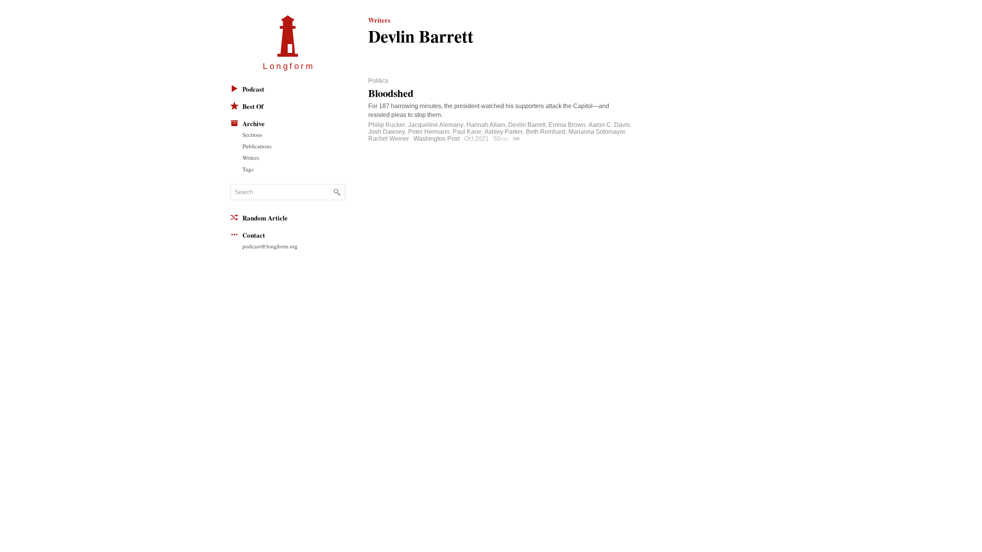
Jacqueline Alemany (435, 125)
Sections (252, 134)
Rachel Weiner (388, 138)
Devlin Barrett (526, 125)
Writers (250, 157)
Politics (378, 81)
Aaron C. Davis (609, 125)
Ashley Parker (503, 131)
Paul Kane (467, 131)
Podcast (253, 89)
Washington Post (437, 138)
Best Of (253, 106)
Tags (248, 169)
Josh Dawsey (386, 131)
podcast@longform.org (270, 246)
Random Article (265, 218)
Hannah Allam (485, 125)
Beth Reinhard (545, 131)
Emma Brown (567, 125)
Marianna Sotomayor (596, 131)
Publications (257, 146)
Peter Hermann (429, 131)
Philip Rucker (386, 125)
